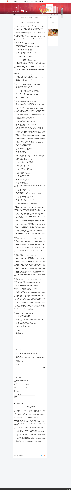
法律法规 (18, 11)
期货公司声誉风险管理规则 (20, 455)
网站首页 (25, 1)
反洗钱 (26, 11)
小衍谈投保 (35, 1)
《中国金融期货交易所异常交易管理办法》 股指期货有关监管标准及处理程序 (53, 38)
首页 (51, 14)
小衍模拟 (43, 1)
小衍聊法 (40, 1)
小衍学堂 (32, 1)
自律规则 (22, 11)
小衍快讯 (28, 1)
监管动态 (14, 11)
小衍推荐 (47, 1)
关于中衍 (51, 1)
